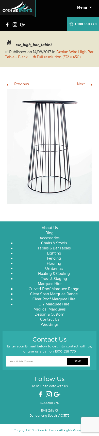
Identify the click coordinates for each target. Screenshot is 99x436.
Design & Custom (49, 314)
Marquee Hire (49, 284)
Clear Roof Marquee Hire (53, 299)
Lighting (54, 253)
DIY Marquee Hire (54, 304)
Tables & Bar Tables (54, 248)
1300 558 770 (85, 24)
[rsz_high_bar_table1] (49, 145)
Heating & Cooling (54, 273)
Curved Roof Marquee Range (54, 289)
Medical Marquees (49, 309)
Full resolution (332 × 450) (58, 57)
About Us (50, 228)
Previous (17, 84)
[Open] (18, 8)
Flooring (54, 263)
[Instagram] (15, 23)
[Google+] (23, 23)
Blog (49, 233)
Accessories (49, 238)
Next (85, 84)
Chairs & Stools (54, 243)
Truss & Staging (54, 278)
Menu (82, 7)
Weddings (49, 324)
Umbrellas (54, 268)
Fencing (54, 258)
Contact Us (49, 319)
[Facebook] (8, 23)
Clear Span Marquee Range (54, 294)
